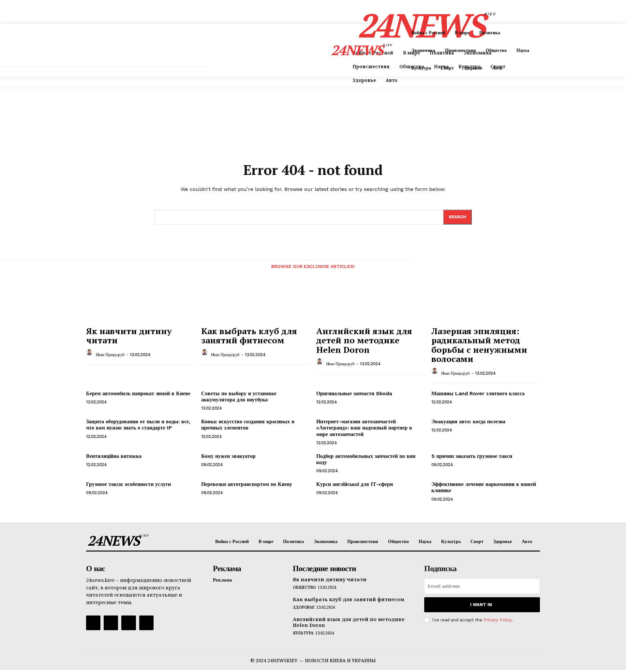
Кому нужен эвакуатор (228, 456)
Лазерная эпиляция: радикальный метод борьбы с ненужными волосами (479, 345)
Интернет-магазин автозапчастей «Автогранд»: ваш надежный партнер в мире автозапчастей (364, 427)
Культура (303, 633)
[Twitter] (128, 622)
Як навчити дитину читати (129, 335)
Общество (304, 587)
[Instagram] (111, 622)
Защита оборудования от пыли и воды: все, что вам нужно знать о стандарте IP (138, 424)
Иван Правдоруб (110, 354)
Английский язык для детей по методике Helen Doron (364, 340)
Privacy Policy (498, 619)
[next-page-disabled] (550, 268)
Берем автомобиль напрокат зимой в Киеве (138, 393)
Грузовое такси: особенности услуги (128, 484)
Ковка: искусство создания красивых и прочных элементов (247, 424)
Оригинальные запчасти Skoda (354, 393)
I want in (481, 604)
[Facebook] (93, 622)
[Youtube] (146, 622)
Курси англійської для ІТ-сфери (354, 484)
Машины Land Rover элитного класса (478, 393)
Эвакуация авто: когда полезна (468, 421)
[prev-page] (92, 268)
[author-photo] (90, 353)
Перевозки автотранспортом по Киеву (246, 484)
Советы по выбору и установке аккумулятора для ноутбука (238, 396)
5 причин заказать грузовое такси (471, 456)
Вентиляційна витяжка (114, 456)
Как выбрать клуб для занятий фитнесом (249, 335)
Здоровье (304, 607)
